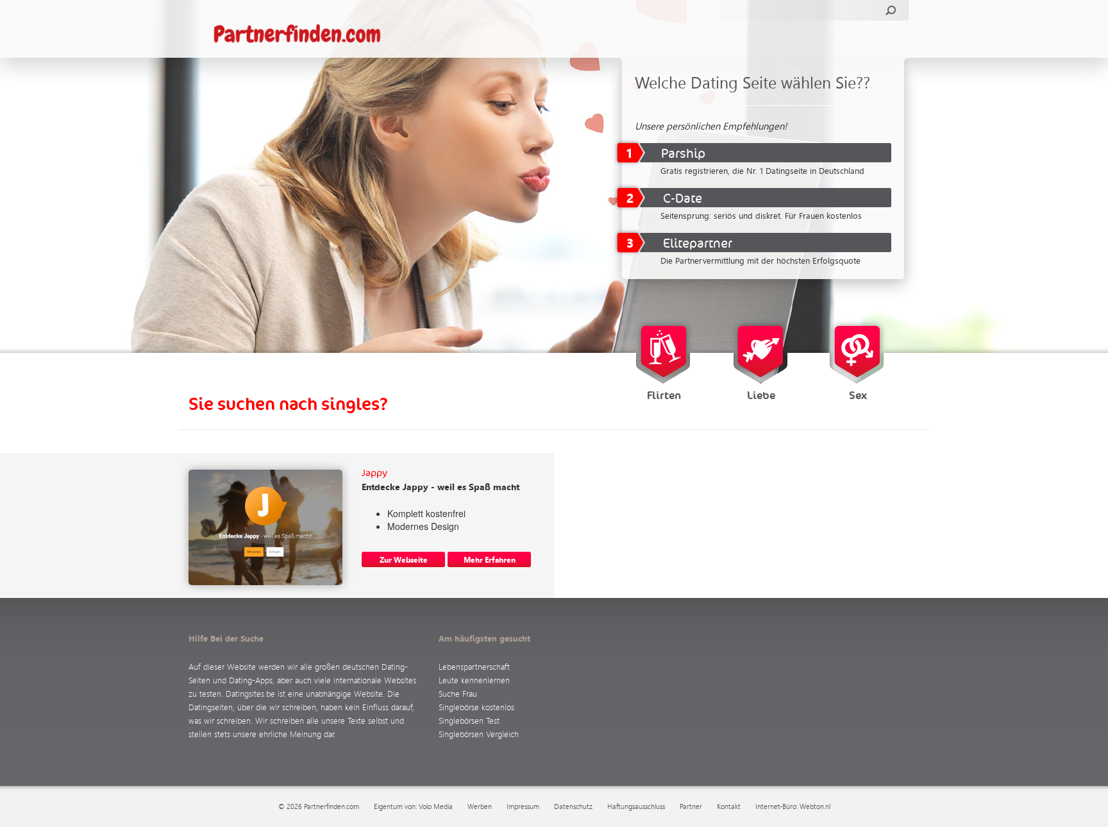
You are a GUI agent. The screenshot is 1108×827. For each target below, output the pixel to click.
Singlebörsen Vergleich (479, 733)
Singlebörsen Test (469, 720)
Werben (479, 806)
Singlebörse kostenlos (476, 706)
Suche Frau (458, 693)
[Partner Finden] (303, 34)
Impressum (523, 806)
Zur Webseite (404, 559)
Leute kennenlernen (474, 679)
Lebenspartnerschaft (474, 666)
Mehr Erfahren (490, 559)
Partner (691, 806)
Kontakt (729, 806)
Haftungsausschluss (636, 806)
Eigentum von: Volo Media (413, 806)
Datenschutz (573, 806)
